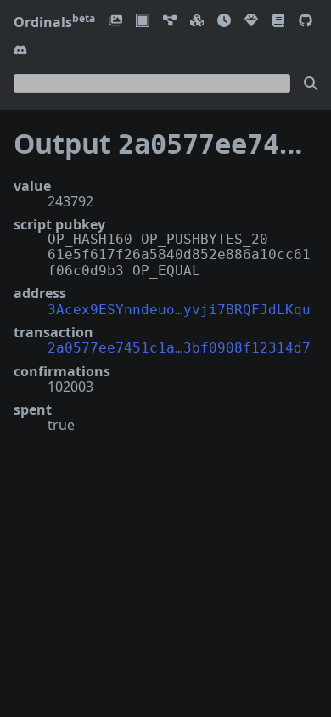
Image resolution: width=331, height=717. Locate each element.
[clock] (224, 22)
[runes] (142, 22)
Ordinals (54, 22)
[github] (305, 22)
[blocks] (197, 22)
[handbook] (278, 22)
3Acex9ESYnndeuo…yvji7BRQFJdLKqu (179, 310)
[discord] (20, 51)
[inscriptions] (115, 22)
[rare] (251, 22)
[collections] (170, 22)
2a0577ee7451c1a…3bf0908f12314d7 (179, 348)
